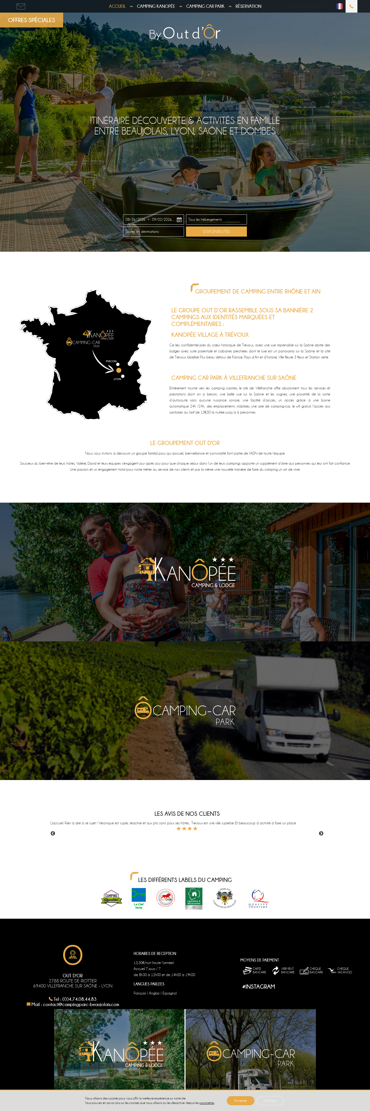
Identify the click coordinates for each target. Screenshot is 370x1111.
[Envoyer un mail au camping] (21, 6)
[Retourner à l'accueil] (185, 32)
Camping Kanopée (156, 6)
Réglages (270, 1100)
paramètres (206, 1103)
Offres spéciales (31, 20)
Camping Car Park (205, 6)
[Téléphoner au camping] (351, 6)
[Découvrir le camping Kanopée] (185, 572)
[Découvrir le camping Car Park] (185, 710)
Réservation (248, 6)
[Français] (340, 8)
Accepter (240, 1100)
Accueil (117, 6)
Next (321, 833)
